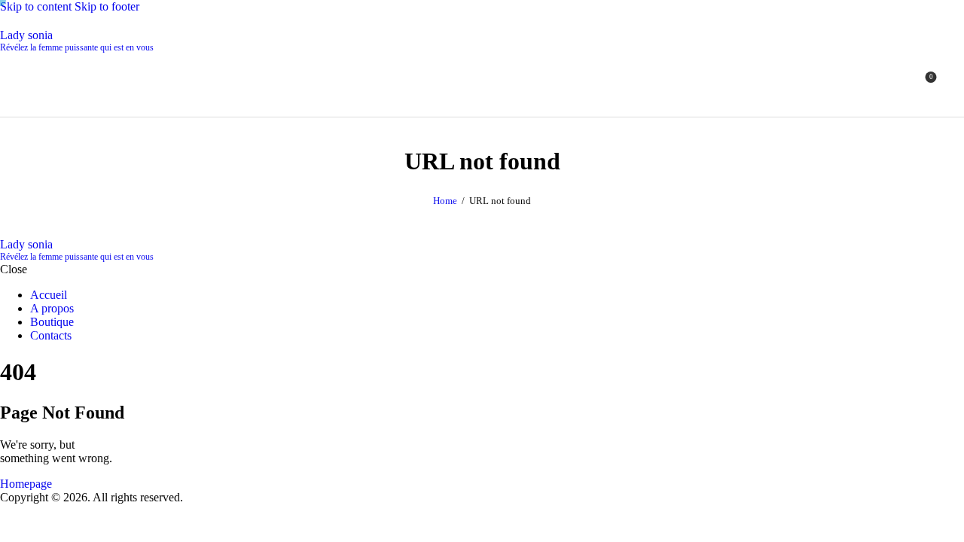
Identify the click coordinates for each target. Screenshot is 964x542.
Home (445, 200)
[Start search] (955, 82)
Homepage (26, 483)
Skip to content (36, 6)
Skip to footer (107, 6)
